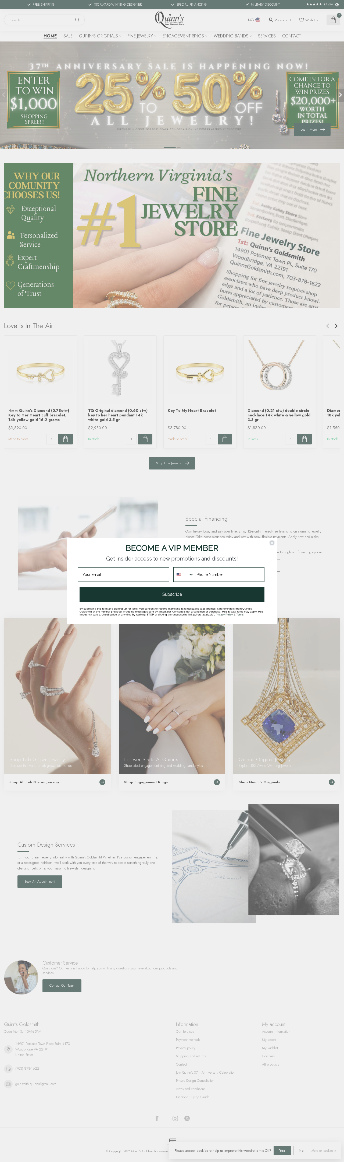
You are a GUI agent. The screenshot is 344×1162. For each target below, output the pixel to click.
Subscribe (172, 594)
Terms (239, 614)
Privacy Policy (224, 614)
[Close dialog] (272, 542)
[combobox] (184, 575)
